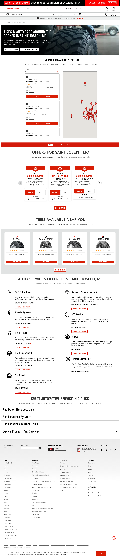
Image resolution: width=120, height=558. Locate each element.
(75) (52, 250)
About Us (62, 463)
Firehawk (6, 505)
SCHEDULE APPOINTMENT (23, 307)
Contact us (7, 447)
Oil (33, 505)
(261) (23, 250)
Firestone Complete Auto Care (37, 81)
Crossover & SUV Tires (10, 535)
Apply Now (57, 448)
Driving (90, 484)
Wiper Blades (36, 517)
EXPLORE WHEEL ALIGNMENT (23, 323)
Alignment (35, 466)
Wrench (62, 490)
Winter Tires (7, 538)
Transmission (35, 514)
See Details (35, 196)
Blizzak (6, 469)
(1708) (80, 250)
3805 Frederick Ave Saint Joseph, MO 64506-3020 (39, 87)
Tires (89, 466)
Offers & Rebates (65, 478)
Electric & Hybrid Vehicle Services (41, 487)
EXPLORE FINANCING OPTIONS (80, 372)
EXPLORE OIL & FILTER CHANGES (24, 303)
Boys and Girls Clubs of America (69, 466)
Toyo (5, 511)
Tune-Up (34, 496)
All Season (7, 472)
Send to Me (30, 192)
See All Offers (60, 208)
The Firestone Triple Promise (68, 487)
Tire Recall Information (10, 529)
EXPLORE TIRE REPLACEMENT (24, 366)
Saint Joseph (22, 22)
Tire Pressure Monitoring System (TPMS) (43, 481)
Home (8, 22)
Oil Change (91, 478)
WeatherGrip (7, 487)
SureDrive (7, 508)
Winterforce (7, 484)
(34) (37, 111)
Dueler (6, 499)
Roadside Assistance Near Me (68, 484)
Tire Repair (35, 478)
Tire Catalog (7, 517)
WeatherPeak (8, 478)
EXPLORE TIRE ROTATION (22, 343)
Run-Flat (6, 502)
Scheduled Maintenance (39, 511)
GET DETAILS (80, 18)
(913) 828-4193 (30, 119)
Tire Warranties (8, 523)
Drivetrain (35, 499)
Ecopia (6, 490)
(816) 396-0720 (30, 92)
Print (40, 192)
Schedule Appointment (67, 481)
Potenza (6, 496)
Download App (85, 451)
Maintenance (92, 481)
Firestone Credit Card (66, 472)
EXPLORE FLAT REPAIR (21, 388)
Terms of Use (13, 545)
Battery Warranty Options (95, 493)
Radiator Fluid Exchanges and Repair (42, 508)
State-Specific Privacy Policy (83, 545)
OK (101, 553)
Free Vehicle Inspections (39, 502)
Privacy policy (62, 554)
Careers (35, 545)
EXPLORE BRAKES (76, 349)
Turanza (6, 493)
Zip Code (27, 69)
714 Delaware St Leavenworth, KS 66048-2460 (38, 114)
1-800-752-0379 (113, 15)
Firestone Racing (8, 526)
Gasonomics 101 (65, 475)
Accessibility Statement (44, 545)
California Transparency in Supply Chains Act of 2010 (62, 545)
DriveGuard (7, 481)
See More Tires (60, 270)
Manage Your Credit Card (60, 450)
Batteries (34, 493)
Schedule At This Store (42, 97)
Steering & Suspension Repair (40, 475)
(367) (109, 250)
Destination (7, 475)
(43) (37, 84)
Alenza (6, 466)
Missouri (14, 22)
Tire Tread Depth (9, 532)
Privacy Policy (21, 545)
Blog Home (91, 463)
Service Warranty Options (95, 496)
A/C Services (35, 490)
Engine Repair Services (38, 472)
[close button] (118, 551)
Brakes (34, 469)
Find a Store (58, 71)
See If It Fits (17, 262)
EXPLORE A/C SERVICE (78, 327)
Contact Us (63, 469)
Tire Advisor (7, 520)
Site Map (6, 545)
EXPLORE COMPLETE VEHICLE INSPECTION (84, 305)
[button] (29, 9)
